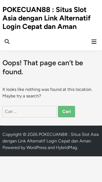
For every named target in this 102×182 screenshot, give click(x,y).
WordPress (36, 147)
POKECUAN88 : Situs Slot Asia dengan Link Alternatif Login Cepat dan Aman (46, 18)
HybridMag (66, 147)
